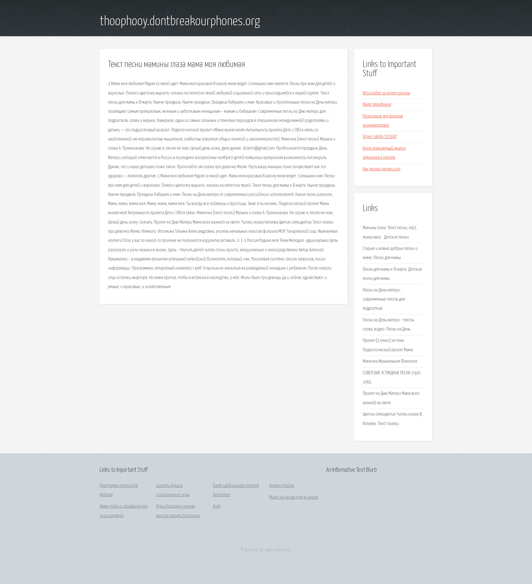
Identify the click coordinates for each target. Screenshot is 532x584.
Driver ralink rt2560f (380, 136)
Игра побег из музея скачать (386, 93)
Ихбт (217, 506)
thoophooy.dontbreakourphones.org (180, 21)
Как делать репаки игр (381, 169)
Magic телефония (377, 104)
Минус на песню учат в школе (293, 497)
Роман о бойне (281, 485)
